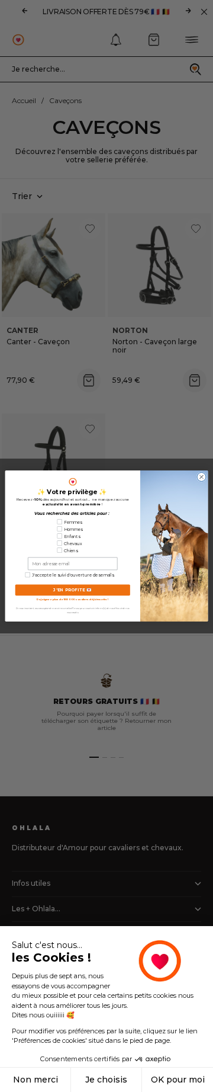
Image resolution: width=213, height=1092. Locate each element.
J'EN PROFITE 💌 (72, 590)
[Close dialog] (201, 476)
